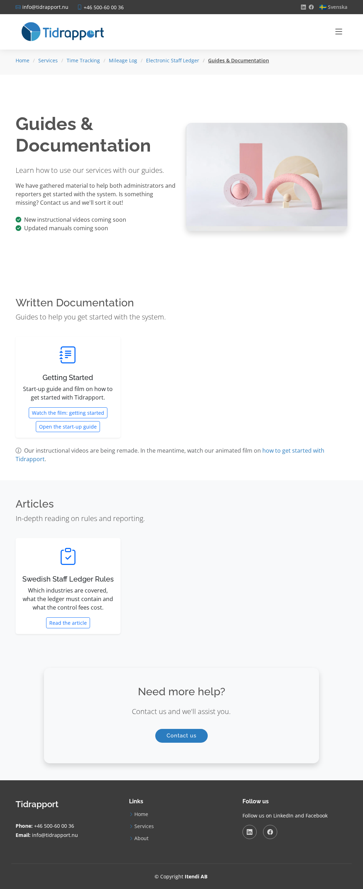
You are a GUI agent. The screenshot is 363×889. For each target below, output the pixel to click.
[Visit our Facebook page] (311, 7)
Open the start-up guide (68, 426)
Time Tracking (83, 60)
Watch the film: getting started (68, 412)
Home (22, 60)
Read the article (68, 622)
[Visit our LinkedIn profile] (303, 7)
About (141, 838)
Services (48, 60)
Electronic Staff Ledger (172, 60)
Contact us (181, 735)
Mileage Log (123, 60)
